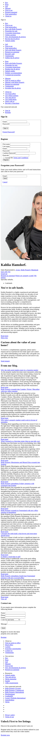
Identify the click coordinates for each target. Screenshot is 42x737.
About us (8, 16)
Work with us (9, 101)
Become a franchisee (12, 103)
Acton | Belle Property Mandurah (27, 270)
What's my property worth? (24, 276)
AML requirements (11, 683)
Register (3, 637)
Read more (4, 336)
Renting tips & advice (12, 69)
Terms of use (9, 717)
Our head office (10, 94)
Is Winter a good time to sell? (11, 557)
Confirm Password (9, 153)
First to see (8, 10)
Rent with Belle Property (13, 63)
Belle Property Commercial (14, 690)
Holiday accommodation (13, 73)
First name (6, 144)
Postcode (6, 155)
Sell (6, 6)
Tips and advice (10, 97)
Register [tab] (8, 112)
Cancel (5, 182)
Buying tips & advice (12, 39)
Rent (6, 4)
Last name (6, 146)
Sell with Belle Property (13, 50)
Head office (9, 645)
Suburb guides (10, 41)
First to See (9, 666)
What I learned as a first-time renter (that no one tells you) (20, 441)
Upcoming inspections (12, 33)
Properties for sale (11, 31)
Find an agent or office (13, 80)
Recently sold (9, 54)
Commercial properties (13, 75)
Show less (4, 338)
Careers (7, 647)
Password (6, 124)
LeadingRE (9, 696)
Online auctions (10, 35)
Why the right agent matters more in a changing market (19, 370)
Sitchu (7, 702)
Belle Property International (14, 692)
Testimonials (9, 56)
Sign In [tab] (7, 110)
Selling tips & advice (12, 58)
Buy (6, 3)
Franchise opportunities (13, 649)
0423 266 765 (5, 272)
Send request (5, 361)
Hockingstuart (10, 694)
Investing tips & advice (13, 88)
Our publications (10, 99)
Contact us (8, 651)
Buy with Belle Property (13, 29)
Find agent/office (11, 14)
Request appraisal (11, 12)
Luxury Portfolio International (15, 698)
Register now (5, 735)
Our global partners (11, 96)
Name (3, 613)
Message (4, 624)
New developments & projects (15, 37)
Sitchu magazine (10, 679)
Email (5, 122)
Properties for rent (11, 65)
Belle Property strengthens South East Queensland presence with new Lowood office (18, 577)
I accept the (16, 158)
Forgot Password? (9, 132)
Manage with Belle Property (14, 82)
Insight (7, 681)
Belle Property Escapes (13, 688)
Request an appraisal (12, 52)
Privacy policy (10, 715)
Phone (3, 615)
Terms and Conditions (20, 158)
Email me (4, 274)
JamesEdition (9, 700)
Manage (8, 8)
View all (4, 599)
